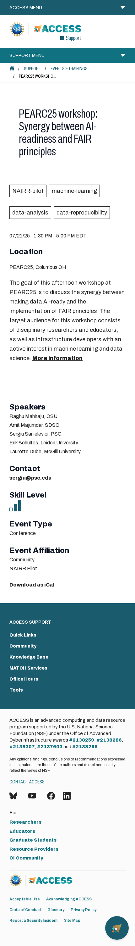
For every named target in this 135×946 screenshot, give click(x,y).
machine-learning (74, 191)
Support (32, 68)
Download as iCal (32, 584)
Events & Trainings (69, 68)
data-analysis (30, 212)
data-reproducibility (82, 212)
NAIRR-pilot (28, 191)
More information (57, 358)
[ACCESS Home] (11, 68)
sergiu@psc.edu (30, 478)
